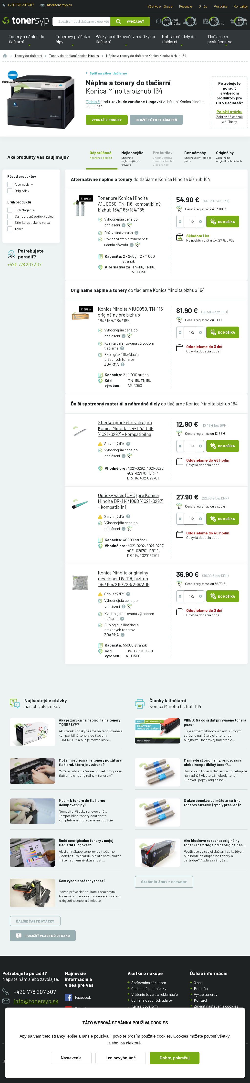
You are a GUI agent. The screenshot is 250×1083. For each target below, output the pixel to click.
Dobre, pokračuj (174, 1058)
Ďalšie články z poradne (164, 882)
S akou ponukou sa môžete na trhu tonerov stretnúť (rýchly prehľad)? (212, 802)
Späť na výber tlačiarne (108, 73)
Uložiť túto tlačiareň (156, 120)
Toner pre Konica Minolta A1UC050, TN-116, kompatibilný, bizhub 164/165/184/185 (130, 203)
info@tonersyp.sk (59, 5)
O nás (203, 6)
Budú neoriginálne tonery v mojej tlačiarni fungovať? (86, 843)
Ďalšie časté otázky (35, 921)
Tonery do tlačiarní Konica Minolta (74, 55)
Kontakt (200, 1000)
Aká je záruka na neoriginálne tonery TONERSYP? (89, 722)
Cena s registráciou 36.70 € (205, 584)
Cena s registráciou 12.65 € (205, 433)
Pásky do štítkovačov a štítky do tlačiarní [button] (125, 42)
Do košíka (226, 222)
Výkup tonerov (206, 994)
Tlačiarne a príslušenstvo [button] (221, 42)
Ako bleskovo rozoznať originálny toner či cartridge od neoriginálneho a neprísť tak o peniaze (214, 843)
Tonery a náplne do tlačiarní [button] (31, 42)
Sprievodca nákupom (148, 982)
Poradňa (220, 6)
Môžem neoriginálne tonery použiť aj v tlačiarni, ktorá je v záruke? (90, 762)
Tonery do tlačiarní (28, 55)
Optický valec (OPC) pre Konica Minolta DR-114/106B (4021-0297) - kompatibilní (130, 501)
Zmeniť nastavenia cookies (216, 1006)
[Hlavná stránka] (25, 21)
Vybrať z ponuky (107, 120)
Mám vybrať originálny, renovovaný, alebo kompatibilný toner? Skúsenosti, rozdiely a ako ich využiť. (214, 762)
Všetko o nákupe (160, 6)
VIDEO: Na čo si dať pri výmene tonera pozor (215, 722)
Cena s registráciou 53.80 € (205, 209)
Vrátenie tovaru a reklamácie (154, 994)
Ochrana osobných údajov (152, 1000)
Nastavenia (71, 1058)
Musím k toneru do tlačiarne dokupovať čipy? (82, 802)
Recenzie (185, 6)
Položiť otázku (229, 111)
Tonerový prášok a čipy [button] (73, 42)
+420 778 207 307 (21, 5)
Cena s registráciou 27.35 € (205, 506)
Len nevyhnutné (120, 1058)
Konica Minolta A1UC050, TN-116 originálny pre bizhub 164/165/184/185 (130, 314)
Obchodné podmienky (148, 988)
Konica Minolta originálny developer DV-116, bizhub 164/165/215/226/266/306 (123, 578)
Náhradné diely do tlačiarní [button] (181, 42)
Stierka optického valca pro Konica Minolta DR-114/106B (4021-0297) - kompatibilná (126, 428)
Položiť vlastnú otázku (47, 936)
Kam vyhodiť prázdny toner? (82, 881)
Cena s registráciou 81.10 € (205, 320)
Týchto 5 (93, 101)
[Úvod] (4, 55)
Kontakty (241, 6)
